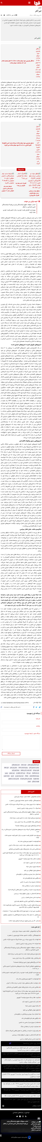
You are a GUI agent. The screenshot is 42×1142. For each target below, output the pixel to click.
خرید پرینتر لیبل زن (19, 776)
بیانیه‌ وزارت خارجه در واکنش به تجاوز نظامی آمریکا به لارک (23, 890)
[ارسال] (4, 15)
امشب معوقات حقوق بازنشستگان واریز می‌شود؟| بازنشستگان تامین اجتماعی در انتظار (15, 1122)
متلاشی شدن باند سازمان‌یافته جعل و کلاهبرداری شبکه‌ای (24, 849)
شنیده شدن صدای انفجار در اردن (30, 897)
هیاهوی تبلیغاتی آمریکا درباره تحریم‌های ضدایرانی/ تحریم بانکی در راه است (20, 830)
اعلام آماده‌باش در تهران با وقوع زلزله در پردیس (26, 894)
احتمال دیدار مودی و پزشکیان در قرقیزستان (27, 874)
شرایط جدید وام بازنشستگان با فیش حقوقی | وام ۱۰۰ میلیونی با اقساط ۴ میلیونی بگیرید (8, 188)
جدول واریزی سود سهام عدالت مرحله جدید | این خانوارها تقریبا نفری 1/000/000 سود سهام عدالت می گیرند (18, 144)
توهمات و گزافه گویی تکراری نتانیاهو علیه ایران (26, 901)
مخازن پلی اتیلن (13, 768)
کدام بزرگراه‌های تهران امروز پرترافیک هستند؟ (27, 826)
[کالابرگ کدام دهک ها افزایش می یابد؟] (21, 177)
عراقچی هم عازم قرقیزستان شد (31, 878)
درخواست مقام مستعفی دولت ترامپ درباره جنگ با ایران (24, 845)
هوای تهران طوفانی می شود (31, 870)
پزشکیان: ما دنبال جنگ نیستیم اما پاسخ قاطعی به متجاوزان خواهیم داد (21, 916)
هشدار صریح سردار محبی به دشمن (29, 882)
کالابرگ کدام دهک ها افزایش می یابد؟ (21, 184)
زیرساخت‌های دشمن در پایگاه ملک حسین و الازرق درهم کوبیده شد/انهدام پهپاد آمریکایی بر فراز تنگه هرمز (21, 906)
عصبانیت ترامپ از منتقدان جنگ (30, 886)
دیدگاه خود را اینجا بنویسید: (32, 734)
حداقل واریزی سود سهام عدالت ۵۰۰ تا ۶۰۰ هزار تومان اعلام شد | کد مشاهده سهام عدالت (18, 62)
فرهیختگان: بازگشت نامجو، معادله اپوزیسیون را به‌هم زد (24, 801)
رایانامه (38, 726)
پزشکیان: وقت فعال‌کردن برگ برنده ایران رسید (27, 822)
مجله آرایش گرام (15, 770)
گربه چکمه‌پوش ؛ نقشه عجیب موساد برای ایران (26, 797)
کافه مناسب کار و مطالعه (26, 770)
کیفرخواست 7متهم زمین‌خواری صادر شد (28, 841)
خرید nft (29, 773)
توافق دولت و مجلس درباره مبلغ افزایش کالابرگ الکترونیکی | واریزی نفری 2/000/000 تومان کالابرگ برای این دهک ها (34, 193)
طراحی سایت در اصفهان (13, 779)
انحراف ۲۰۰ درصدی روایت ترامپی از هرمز (28, 808)
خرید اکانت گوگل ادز (20, 773)
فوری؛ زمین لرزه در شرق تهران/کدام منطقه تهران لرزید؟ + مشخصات (21, 911)
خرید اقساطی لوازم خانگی (33, 765)
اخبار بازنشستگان (16, 765)
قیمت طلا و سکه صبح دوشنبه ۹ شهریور (28, 859)
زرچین (6, 773)
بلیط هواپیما (36, 779)
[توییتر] (36, 707)
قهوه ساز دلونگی (35, 781)
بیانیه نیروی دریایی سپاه (32, 867)
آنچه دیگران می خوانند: (30, 201)
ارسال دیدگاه (11, 753)
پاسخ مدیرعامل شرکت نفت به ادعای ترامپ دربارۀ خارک (24, 818)
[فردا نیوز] (37, 3)
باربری (12, 776)
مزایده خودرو (6, 776)
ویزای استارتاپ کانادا (23, 768)
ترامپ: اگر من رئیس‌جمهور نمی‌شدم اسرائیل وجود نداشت (24, 921)
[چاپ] (2, 15)
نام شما (38, 719)
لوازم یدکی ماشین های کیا (26, 779)
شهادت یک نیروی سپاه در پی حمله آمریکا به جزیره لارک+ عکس (22, 804)
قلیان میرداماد (36, 770)
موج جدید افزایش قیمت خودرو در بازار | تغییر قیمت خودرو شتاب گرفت (22, 836)
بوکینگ (26, 776)
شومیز (29, 781)
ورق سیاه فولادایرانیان (34, 776)
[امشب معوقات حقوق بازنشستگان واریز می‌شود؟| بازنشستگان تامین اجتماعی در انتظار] (35, 1126)
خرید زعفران (12, 773)
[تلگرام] (39, 707)
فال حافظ (6, 768)
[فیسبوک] (34, 707)
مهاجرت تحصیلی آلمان (34, 768)
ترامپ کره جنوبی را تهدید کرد (31, 863)
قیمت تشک (23, 765)
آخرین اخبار (31, 792)
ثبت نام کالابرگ (35, 773)
